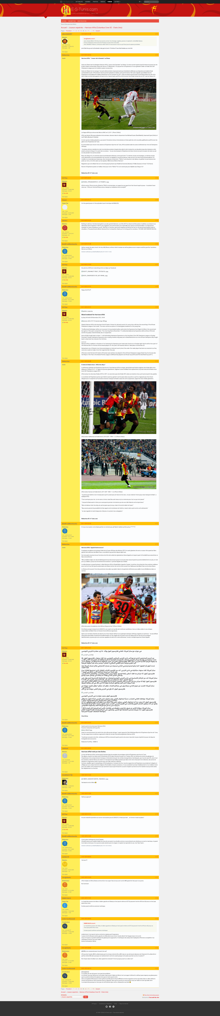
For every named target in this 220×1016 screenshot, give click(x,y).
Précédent (69, 31)
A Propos (94, 1003)
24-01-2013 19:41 (86, 898)
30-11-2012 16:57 (86, 648)
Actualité (79, 1)
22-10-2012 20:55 (86, 55)
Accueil (64, 21)
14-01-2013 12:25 (86, 775)
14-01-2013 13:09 (86, 793)
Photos (95, 1)
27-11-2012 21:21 (86, 544)
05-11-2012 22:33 (86, 523)
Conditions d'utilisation (105, 1003)
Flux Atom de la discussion (151, 995)
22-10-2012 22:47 (86, 178)
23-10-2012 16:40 (86, 244)
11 (93, 31)
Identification (82, 21)
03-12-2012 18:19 (86, 722)
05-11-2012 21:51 (86, 307)
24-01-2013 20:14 (86, 968)
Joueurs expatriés (76, 28)
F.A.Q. (115, 1003)
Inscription (72, 21)
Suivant (98, 31)
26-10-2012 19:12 (86, 286)
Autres (117, 1)
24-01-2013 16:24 (86, 877)
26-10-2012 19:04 (86, 264)
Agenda (87, 1)
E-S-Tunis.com (68, 2)
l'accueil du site (154, 997)
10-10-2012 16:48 (86, 34)
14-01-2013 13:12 (86, 814)
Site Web (66, 193)
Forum (110, 1)
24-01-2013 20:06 (86, 947)
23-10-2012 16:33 (86, 220)
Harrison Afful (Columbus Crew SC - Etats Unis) (103, 28)
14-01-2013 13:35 (86, 836)
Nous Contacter (124, 1003)
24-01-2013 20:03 (86, 918)
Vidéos (103, 1)
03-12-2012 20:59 (86, 748)
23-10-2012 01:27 (86, 200)
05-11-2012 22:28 (86, 361)
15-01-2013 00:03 (86, 856)
